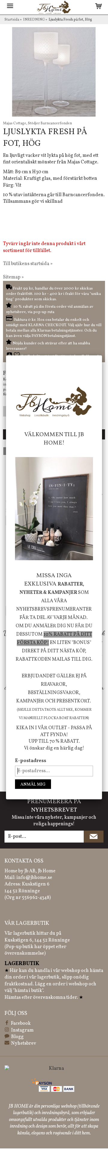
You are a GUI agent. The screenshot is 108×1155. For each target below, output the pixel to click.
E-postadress (30, 761)
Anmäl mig (33, 784)
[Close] (102, 355)
